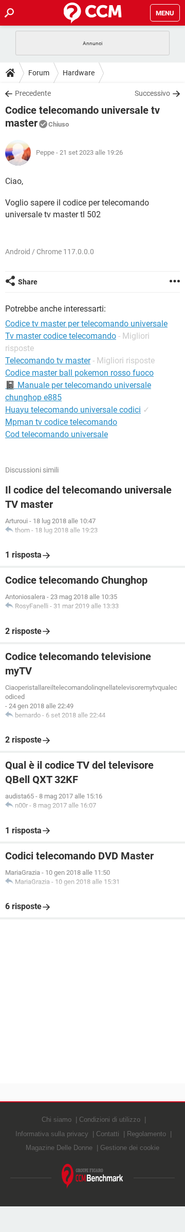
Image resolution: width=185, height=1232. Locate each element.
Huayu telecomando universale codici (73, 410)
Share (28, 282)
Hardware (79, 73)
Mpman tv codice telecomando (61, 422)
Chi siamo (56, 1119)
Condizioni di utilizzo (109, 1119)
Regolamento (146, 1134)
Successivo (152, 93)
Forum (38, 73)
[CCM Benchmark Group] (92, 1176)
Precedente (33, 93)
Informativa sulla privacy (51, 1134)
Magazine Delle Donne (59, 1148)
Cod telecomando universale (56, 434)
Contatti (107, 1134)
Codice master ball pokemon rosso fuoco (79, 373)
